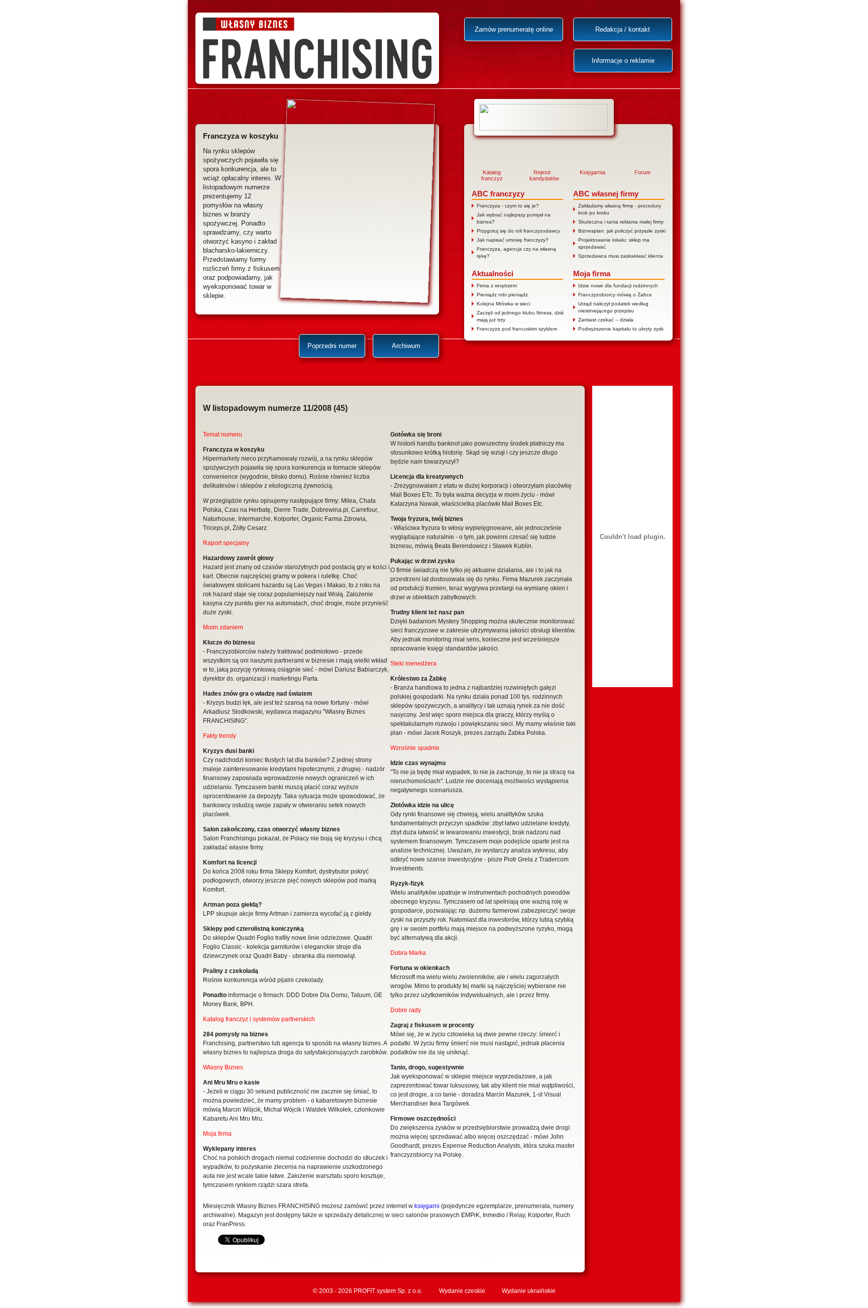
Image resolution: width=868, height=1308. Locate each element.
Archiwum (406, 346)
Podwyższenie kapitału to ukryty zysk (621, 329)
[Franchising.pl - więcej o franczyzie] (544, 117)
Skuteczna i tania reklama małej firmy (621, 222)
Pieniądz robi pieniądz (502, 294)
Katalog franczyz (492, 175)
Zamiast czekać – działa (605, 319)
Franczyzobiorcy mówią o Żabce (615, 294)
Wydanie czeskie (462, 1290)
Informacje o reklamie (623, 60)
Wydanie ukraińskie (529, 1290)
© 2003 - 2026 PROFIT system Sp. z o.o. (367, 1290)
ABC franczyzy (498, 193)
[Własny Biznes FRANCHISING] (317, 48)
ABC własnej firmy (605, 193)
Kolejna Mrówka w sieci (503, 303)
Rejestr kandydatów (542, 175)
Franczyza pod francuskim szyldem (517, 329)
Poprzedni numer (332, 346)
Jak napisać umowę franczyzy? (513, 240)
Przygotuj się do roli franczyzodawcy (518, 231)
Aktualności (492, 273)
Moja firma (591, 273)
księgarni (427, 1206)
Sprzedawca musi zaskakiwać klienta (620, 256)
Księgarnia (592, 172)
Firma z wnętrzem (497, 285)
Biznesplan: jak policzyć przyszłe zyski (622, 231)
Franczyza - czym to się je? (508, 205)
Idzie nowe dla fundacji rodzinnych (618, 285)
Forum (642, 172)
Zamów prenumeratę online (514, 29)
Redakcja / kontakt (622, 29)
